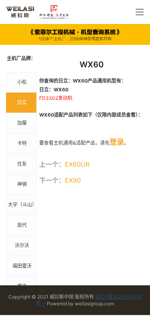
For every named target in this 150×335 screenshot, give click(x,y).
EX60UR (77, 164)
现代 (22, 225)
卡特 (22, 143)
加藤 (22, 123)
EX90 (73, 180)
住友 (22, 164)
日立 (22, 102)
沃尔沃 (22, 245)
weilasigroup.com (94, 304)
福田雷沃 (22, 266)
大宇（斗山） (22, 205)
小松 (22, 82)
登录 (117, 142)
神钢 (22, 184)
